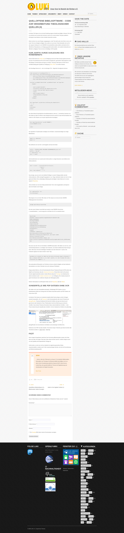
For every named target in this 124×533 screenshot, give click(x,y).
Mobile (90, 501)
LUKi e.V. (83, 498)
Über (59, 14)
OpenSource (84, 507)
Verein (65, 14)
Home (29, 14)
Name (30, 420)
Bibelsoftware (84, 456)
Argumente (52, 14)
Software (83, 516)
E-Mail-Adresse (33, 424)
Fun (82, 477)
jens (38, 355)
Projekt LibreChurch (85, 513)
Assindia (78, 118)
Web (82, 522)
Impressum (65, 470)
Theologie (58, 274)
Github (63, 281)
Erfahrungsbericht (85, 471)
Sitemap (65, 468)
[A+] (31, 30)
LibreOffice (83, 492)
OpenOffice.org (84, 504)
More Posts (38, 371)
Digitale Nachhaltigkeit (85, 465)
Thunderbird (83, 519)
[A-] (29, 30)
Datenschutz (70, 468)
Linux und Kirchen (85, 495)
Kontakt (72, 14)
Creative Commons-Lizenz (46, 275)
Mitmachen (42, 14)
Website (31, 428)
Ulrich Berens (79, 110)
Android (83, 453)
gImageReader (32, 301)
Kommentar (32, 402)
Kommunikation (84, 489)
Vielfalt (91, 519)
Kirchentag (83, 486)
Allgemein (91, 450)
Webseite (89, 522)
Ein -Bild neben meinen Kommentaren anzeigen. (43, 432)
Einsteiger (83, 468)
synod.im (81, 49)
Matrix (76, 47)
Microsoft (83, 501)
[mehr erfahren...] (78, 85)
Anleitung (90, 453)
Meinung (91, 498)
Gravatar (34, 432)
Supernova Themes (40, 528)
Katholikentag (84, 483)
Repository (35, 181)
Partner (82, 510)
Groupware (89, 477)
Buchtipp (83, 459)
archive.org (41, 58)
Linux (90, 492)
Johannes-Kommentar (49, 272)
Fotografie (90, 474)
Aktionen (83, 450)
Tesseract (44, 299)
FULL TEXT (53, 64)
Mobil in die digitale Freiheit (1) (56, 387)
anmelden (91, 97)
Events (82, 474)
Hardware (83, 480)
